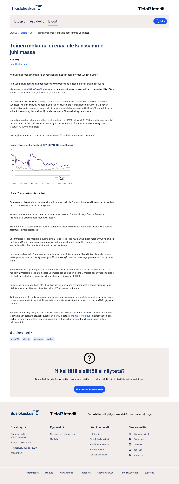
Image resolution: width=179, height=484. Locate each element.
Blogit (52, 21)
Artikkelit (37, 21)
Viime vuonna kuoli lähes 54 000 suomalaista (33, 89)
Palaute (49, 472)
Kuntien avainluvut (99, 454)
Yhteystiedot (32, 472)
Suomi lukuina (97, 449)
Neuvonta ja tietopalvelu (62, 433)
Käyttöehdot (66, 472)
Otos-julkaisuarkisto (100, 439)
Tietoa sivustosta (129, 472)
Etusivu (19, 21)
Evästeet (149, 472)
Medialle (54, 439)
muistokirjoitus (82, 315)
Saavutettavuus (105, 472)
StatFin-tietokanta (99, 444)
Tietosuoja (85, 472)
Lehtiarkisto (96, 433)
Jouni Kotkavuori (19, 64)
